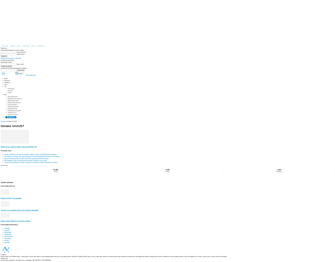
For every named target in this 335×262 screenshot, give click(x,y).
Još (5, 86)
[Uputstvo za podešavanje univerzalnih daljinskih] (5, 207)
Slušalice (19, 46)
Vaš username (21, 52)
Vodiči (6, 78)
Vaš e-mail (20, 64)
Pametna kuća (40, 46)
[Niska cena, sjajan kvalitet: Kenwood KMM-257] (15, 143)
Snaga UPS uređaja (13, 114)
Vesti (5, 84)
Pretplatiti (279, 168)
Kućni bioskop (26, 46)
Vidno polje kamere (13, 96)
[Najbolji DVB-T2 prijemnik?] (5, 195)
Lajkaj (56, 168)
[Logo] (7, 75)
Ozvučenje (12, 46)
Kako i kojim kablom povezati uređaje (15, 221)
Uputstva (10, 90)
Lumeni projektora (12, 104)
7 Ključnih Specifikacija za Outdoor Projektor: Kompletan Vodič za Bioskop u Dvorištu (30, 162)
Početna (3, 121)
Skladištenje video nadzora (15, 98)
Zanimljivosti (11, 88)
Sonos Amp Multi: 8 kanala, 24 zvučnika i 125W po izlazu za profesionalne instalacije (30, 154)
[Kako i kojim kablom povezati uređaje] (5, 217)
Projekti (10, 92)
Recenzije (7, 80)
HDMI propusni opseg (13, 100)
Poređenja (7, 82)
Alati (5, 94)
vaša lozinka (21, 54)
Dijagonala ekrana (12, 108)
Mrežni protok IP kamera (14, 102)
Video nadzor (4, 46)
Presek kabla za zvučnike (14, 110)
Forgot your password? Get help (11, 58)
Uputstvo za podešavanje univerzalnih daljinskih (19, 210)
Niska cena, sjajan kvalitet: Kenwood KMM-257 (19, 147)
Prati (167, 168)
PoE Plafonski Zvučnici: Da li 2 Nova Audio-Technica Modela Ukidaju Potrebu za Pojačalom (32, 156)
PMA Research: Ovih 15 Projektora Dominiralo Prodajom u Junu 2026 (25, 160)
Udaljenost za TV (12, 112)
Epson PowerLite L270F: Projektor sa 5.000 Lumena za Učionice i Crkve (26, 158)
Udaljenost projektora (13, 106)
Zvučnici (33, 46)
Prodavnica (11, 117)
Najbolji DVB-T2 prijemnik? (11, 198)
